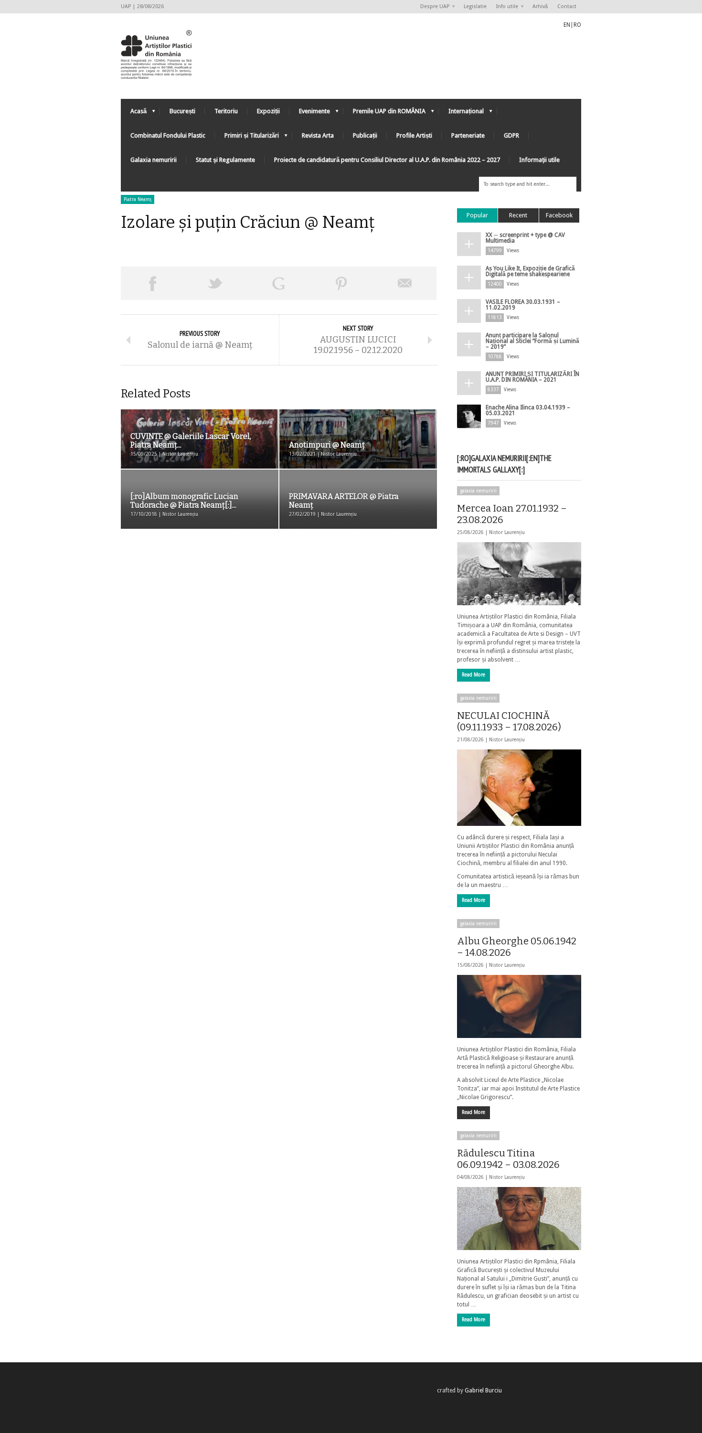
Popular (477, 215)
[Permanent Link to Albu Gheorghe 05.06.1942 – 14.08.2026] (519, 1006)
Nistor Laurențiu (507, 532)
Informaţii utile (539, 159)
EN (567, 24)
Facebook (559, 215)
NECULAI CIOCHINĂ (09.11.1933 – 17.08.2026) (509, 721)
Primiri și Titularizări (247, 138)
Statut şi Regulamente (225, 159)
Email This (404, 283)
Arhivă (540, 6)
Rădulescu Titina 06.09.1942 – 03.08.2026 (508, 1158)
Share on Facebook (152, 283)
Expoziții (268, 111)
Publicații (365, 135)
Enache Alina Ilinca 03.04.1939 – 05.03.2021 (528, 410)
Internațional (461, 113)
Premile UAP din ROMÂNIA (384, 113)
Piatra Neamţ (137, 199)
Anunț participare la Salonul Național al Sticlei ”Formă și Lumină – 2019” (532, 341)
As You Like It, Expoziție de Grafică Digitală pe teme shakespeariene (530, 271)
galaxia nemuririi (478, 490)
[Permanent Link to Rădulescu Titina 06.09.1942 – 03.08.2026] (519, 1218)
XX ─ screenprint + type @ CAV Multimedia (525, 238)
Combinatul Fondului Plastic (167, 135)
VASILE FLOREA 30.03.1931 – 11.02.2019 (523, 305)
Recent (518, 215)
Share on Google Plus (278, 283)
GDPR (511, 135)
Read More (473, 674)
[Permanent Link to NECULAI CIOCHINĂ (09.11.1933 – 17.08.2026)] (519, 787)
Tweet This (215, 283)
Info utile (504, 7)
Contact (566, 6)
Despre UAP (432, 7)
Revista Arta (318, 135)
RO (577, 24)
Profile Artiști (414, 135)
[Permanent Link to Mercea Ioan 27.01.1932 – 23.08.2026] (519, 573)
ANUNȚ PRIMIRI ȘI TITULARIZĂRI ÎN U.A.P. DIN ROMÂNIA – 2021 (532, 377)
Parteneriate (468, 135)
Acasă (134, 113)
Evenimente (309, 113)
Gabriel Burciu (483, 1390)
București (182, 111)
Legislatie (475, 6)
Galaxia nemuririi (153, 159)
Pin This (341, 283)
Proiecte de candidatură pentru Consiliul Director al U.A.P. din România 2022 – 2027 (387, 159)
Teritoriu (226, 111)
